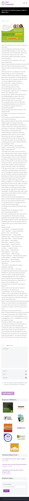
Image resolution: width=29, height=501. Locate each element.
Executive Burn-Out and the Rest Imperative (14, 464)
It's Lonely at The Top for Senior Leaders (13, 459)
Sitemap (26, 499)
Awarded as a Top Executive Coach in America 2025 (12, 471)
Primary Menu (24, 3)
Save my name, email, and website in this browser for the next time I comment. (15, 383)
